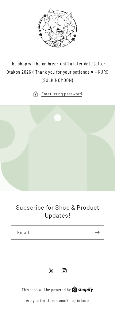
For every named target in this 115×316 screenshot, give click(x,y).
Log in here (79, 300)
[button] (57, 93)
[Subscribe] (97, 232)
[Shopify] (82, 289)
